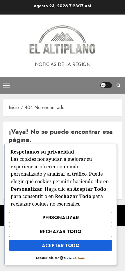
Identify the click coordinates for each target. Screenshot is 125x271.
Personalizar (60, 217)
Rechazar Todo (60, 231)
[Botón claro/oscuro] (106, 85)
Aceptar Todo (61, 245)
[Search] (118, 85)
